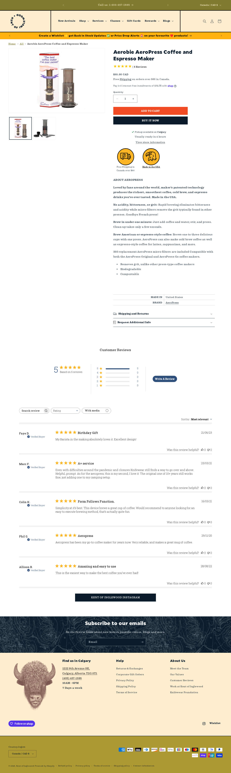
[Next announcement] (168, 5)
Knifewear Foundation (184, 692)
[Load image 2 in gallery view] (44, 128)
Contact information (143, 766)
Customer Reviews (182, 680)
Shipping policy (122, 766)
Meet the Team (179, 668)
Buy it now (150, 120)
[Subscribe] (142, 642)
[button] (83, 21)
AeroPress (172, 302)
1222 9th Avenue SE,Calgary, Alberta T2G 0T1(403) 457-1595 (79, 673)
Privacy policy (83, 766)
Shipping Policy (126, 686)
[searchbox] (31, 410)
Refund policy (65, 766)
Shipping (125, 79)
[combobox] (65, 411)
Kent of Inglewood (25, 766)
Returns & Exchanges (129, 668)
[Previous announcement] (63, 5)
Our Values (177, 674)
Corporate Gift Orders (130, 674)
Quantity (118, 92)
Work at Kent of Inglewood (186, 686)
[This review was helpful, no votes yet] (202, 450)
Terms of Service (126, 692)
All (22, 43)
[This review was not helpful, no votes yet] (208, 450)
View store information (150, 142)
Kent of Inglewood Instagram (115, 597)
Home (12, 43)
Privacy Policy (125, 680)
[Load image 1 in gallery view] (20, 128)
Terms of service (102, 766)
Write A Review (165, 378)
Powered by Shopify (45, 766)
